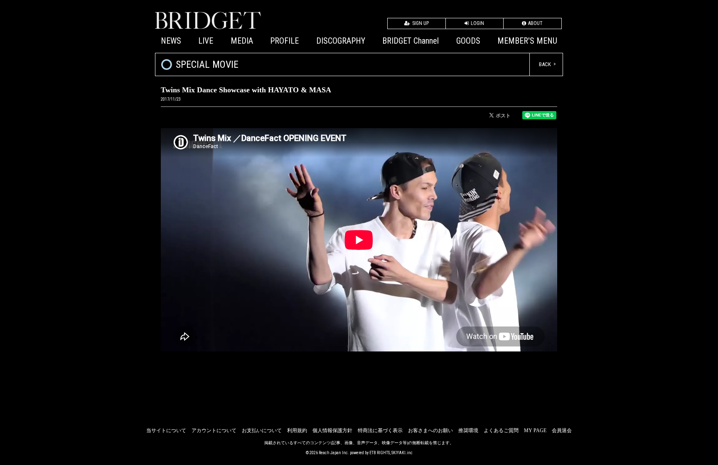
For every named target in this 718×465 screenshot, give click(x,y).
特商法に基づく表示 (380, 430)
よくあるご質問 (501, 430)
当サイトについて (166, 430)
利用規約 (297, 430)
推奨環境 (468, 430)
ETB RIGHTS (379, 452)
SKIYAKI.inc (402, 452)
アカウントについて (214, 430)
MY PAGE (535, 430)
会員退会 (562, 430)
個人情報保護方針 (332, 430)
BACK (545, 64)
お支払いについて (262, 430)
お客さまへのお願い (430, 430)
